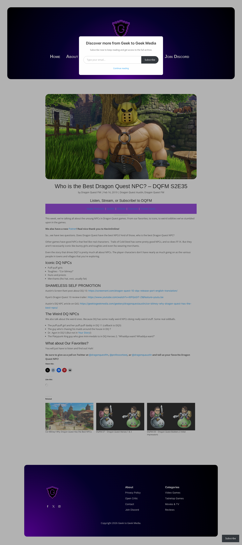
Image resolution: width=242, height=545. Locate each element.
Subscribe (150, 59)
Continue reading (121, 68)
